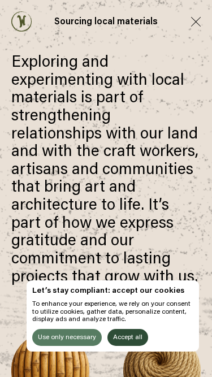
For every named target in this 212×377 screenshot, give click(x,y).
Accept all (127, 337)
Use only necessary (67, 337)
